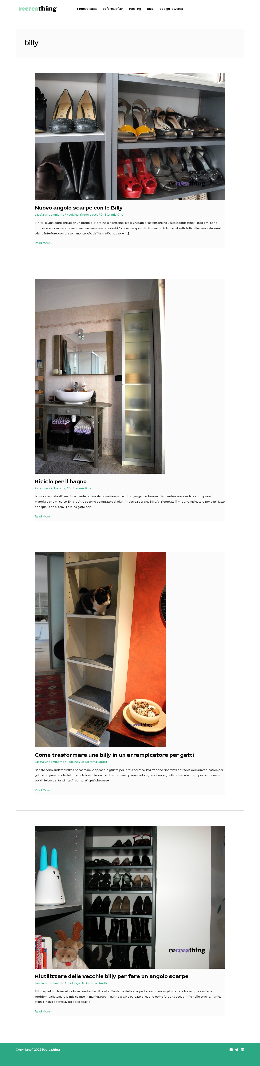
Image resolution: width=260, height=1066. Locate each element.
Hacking (72, 214)
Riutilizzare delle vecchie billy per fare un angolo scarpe (111, 976)
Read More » (43, 243)
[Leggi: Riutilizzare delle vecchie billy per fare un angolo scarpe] (130, 897)
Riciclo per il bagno (61, 481)
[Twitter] (236, 1050)
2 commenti (43, 488)
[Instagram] (242, 1050)
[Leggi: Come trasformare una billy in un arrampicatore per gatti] (100, 649)
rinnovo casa (89, 214)
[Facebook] (231, 1050)
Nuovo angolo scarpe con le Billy (79, 207)
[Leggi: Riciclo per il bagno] (100, 376)
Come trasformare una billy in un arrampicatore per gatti (114, 754)
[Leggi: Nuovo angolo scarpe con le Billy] (130, 136)
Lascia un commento (49, 214)
